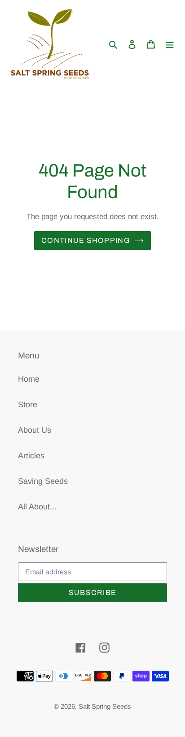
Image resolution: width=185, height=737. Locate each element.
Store (27, 404)
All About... (37, 506)
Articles (31, 455)
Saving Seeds (43, 481)
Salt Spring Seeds (105, 706)
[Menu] (169, 44)
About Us (34, 430)
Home (29, 379)
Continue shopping (85, 240)
